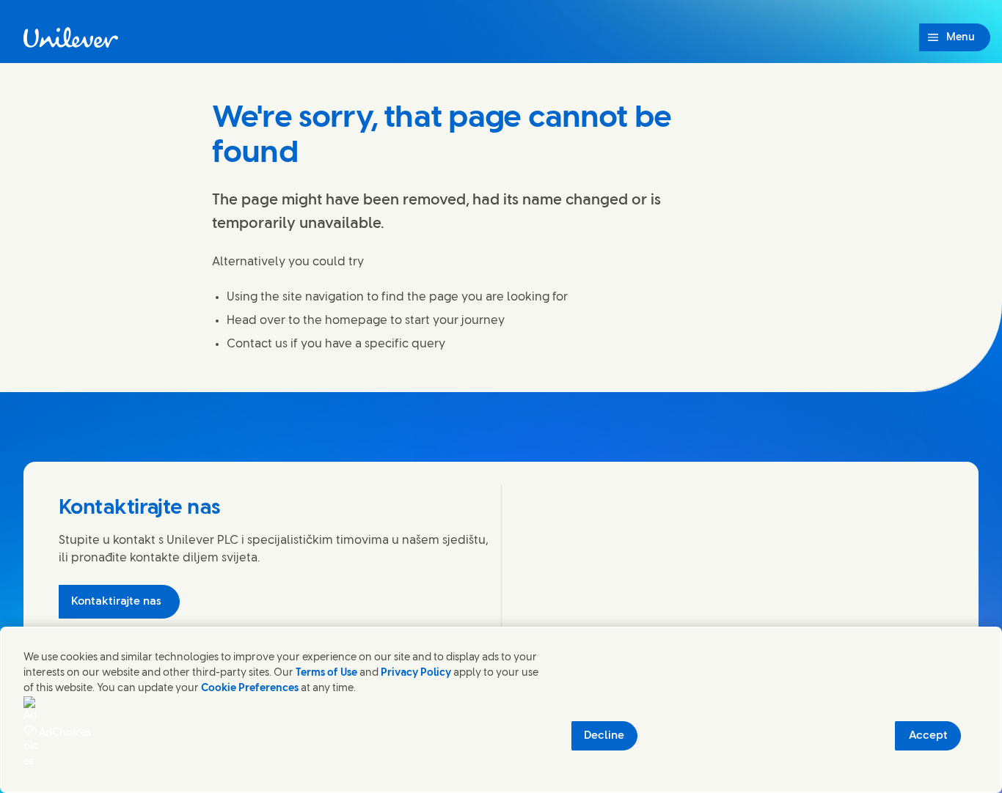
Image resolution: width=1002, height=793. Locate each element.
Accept (928, 736)
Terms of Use (326, 673)
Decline (604, 736)
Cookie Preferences (250, 688)
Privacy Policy (416, 673)
